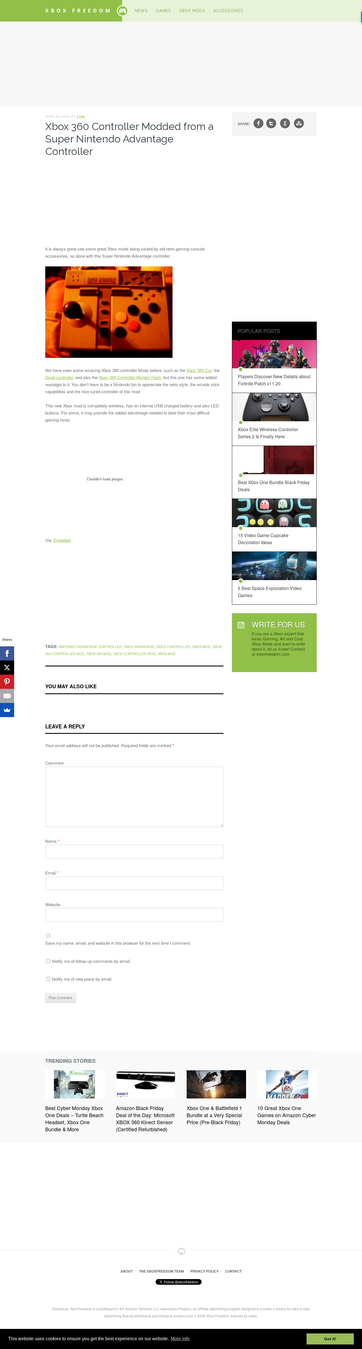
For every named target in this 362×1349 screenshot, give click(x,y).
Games (163, 10)
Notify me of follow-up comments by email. (91, 961)
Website (52, 904)
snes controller (173, 646)
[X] (7, 667)
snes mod (201, 646)
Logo (122, 10)
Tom (80, 116)
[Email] (7, 696)
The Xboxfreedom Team (161, 1271)
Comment (54, 763)
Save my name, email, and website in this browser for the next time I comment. (118, 943)
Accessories (228, 10)
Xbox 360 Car (199, 370)
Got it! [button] (330, 1339)
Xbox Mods (192, 10)
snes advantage (139, 646)
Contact (233, 1271)
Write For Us (278, 624)
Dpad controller (59, 377)
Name (52, 841)
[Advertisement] (181, 64)
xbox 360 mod (99, 653)
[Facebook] (7, 653)
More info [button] (180, 1338)
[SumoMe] (7, 710)
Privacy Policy (204, 1271)
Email (52, 873)
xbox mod (167, 653)
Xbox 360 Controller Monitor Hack (130, 377)
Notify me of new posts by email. (82, 979)
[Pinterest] (7, 682)
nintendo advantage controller (90, 646)
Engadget (62, 540)
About (126, 1271)
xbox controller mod (134, 653)
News (141, 10)
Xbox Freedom (78, 10)
